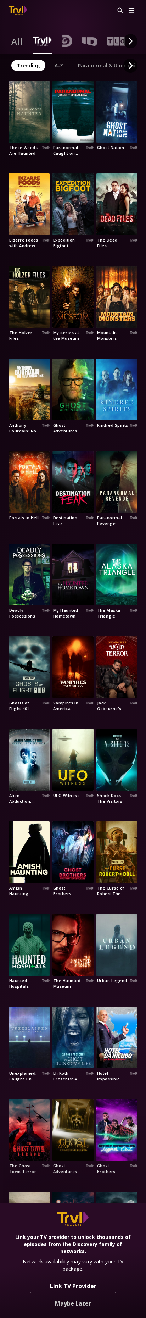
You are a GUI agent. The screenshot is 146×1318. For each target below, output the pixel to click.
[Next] (130, 41)
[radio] (17, 41)
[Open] (131, 11)
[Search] (117, 11)
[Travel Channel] (18, 10)
